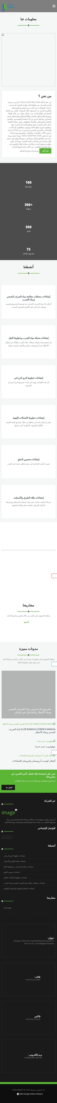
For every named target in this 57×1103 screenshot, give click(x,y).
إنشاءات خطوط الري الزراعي (28, 377)
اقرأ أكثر (45, 151)
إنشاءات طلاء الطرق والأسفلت (29, 497)
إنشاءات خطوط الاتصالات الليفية (28, 417)
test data (7, 908)
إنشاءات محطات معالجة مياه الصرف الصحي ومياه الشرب (28, 298)
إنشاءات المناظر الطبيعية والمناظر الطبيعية (19, 888)
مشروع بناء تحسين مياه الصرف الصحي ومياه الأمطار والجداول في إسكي (29, 710)
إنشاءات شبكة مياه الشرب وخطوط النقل (28, 338)
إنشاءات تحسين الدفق (28, 459)
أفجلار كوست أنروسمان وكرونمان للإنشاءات (33, 760)
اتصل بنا (9, 787)
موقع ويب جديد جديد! (45, 746)
